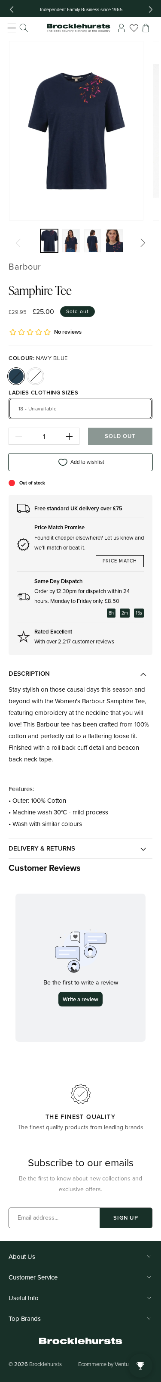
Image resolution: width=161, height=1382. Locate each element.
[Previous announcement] (11, 9)
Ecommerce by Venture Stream (115, 1364)
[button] (18, 28)
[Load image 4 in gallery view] (114, 240)
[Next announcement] (150, 9)
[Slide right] (143, 242)
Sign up (125, 1218)
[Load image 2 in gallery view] (71, 240)
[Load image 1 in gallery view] (49, 240)
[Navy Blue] (16, 376)
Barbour (25, 266)
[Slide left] (18, 242)
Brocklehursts (45, 1364)
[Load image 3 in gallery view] (93, 240)
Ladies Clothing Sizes (44, 392)
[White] (35, 376)
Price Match (120, 560)
